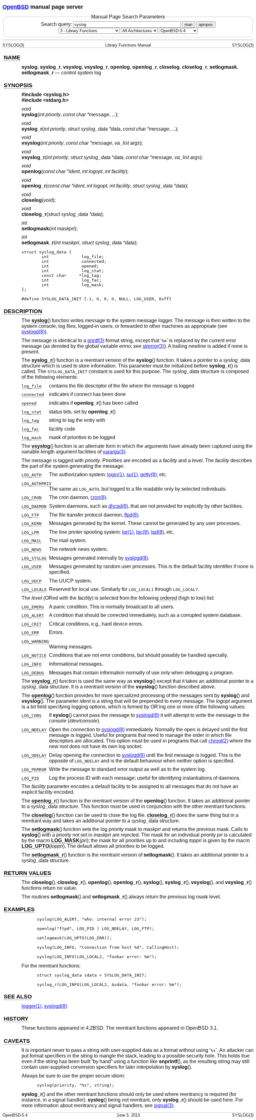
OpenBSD (15, 7)
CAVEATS (17, 1041)
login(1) (115, 474)
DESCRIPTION (23, 311)
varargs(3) (114, 451)
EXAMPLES (19, 909)
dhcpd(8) (118, 506)
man (188, 24)
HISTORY (16, 1019)
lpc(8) (142, 532)
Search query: (57, 24)
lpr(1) (128, 532)
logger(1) (32, 1006)
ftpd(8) (131, 515)
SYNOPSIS (18, 85)
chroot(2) (218, 740)
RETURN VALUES (27, 873)
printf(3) (95, 340)
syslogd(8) (33, 331)
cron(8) (98, 497)
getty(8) (148, 474)
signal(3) (163, 1105)
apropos (206, 24)
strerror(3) (153, 346)
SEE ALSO (18, 996)
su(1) (132, 474)
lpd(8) (157, 532)
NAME (12, 57)
